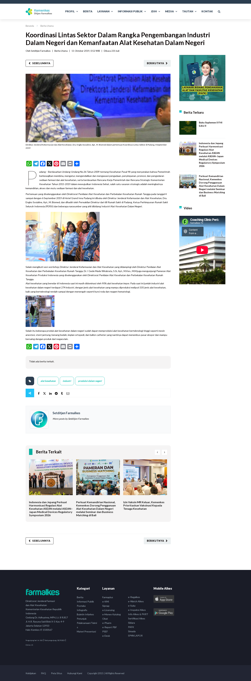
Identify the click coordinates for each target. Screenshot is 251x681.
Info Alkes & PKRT (138, 614)
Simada (132, 631)
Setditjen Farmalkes (41, 50)
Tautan (187, 11)
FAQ (43, 673)
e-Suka (131, 605)
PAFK (131, 627)
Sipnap (105, 605)
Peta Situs (56, 673)
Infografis (82, 610)
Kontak (207, 11)
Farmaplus (107, 597)
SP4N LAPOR (135, 635)
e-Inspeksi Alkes (137, 609)
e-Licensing (108, 610)
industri (67, 380)
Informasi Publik (130, 11)
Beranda (30, 25)
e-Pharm (106, 622)
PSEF (105, 631)
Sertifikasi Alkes (136, 618)
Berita (87, 11)
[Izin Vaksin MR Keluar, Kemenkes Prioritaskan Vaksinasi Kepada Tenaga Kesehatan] (145, 479)
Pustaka (81, 605)
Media (169, 11)
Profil (70, 11)
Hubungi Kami (74, 673)
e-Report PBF (109, 627)
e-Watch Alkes (136, 601)
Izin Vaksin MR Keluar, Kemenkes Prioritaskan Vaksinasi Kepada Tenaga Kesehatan (143, 505)
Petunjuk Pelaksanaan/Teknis (87, 623)
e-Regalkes (134, 597)
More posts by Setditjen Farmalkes (71, 418)
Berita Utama (47, 25)
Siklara (131, 622)
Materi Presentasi (86, 631)
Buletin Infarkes (85, 614)
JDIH (154, 11)
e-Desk (106, 635)
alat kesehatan (48, 380)
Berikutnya (155, 63)
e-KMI (105, 601)
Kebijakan (31, 673)
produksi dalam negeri (90, 380)
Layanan (103, 11)
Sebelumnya (41, 63)
